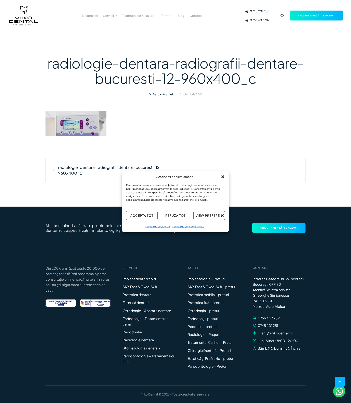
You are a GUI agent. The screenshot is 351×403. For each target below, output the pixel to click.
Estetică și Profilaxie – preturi (211, 358)
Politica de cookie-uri (157, 226)
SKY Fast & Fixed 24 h (140, 286)
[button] (223, 177)
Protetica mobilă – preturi (208, 294)
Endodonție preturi (203, 318)
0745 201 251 (268, 325)
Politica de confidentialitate (188, 226)
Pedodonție (132, 332)
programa (86, 274)
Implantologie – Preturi (206, 279)
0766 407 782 (269, 318)
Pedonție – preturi (202, 326)
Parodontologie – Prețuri (207, 366)
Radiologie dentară (138, 340)
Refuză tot (175, 215)
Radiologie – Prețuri (203, 334)
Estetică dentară (136, 302)
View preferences (210, 215)
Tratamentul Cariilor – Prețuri (211, 342)
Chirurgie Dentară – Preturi (209, 350)
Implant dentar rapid (139, 279)
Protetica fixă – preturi (205, 302)
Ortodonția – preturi (204, 310)
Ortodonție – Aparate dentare (147, 310)
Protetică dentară (137, 294)
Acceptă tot (141, 215)
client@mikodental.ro (275, 333)
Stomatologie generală (141, 348)
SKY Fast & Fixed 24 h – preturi (212, 286)
